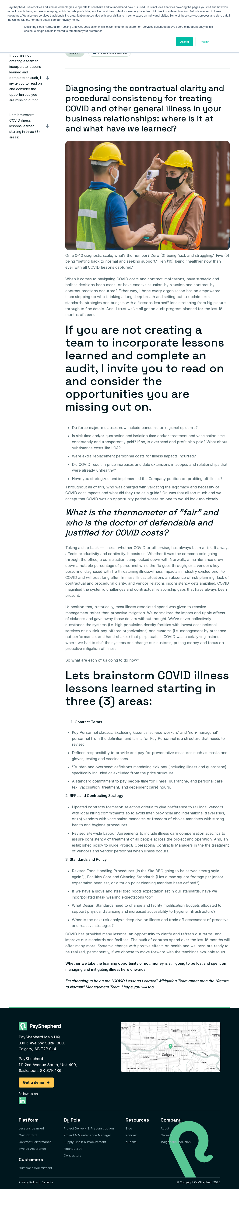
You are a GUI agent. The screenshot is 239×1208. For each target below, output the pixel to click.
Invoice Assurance (32, 1148)
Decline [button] (204, 42)
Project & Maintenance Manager (87, 1135)
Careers (166, 1135)
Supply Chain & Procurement (85, 1142)
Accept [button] (184, 42)
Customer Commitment (35, 1168)
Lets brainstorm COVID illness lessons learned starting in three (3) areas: (24, 126)
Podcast (131, 1135)
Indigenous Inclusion (176, 1142)
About (165, 1128)
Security (47, 1182)
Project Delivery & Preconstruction (89, 1128)
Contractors (72, 1155)
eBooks (131, 1142)
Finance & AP (73, 1148)
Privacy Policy (28, 1182)
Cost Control (28, 1135)
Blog (129, 1128)
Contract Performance (35, 1142)
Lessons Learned (31, 1128)
